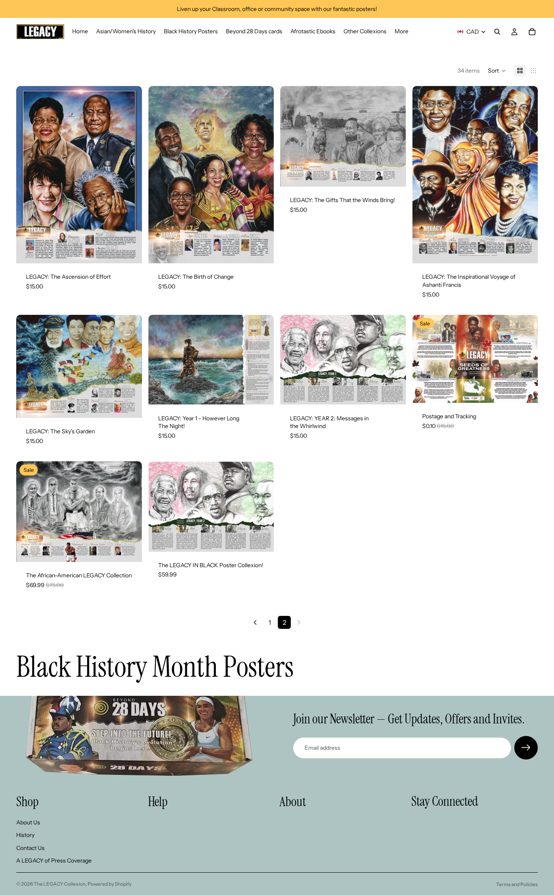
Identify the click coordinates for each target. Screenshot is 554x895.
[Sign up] (526, 747)
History (25, 835)
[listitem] (401, 31)
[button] (497, 71)
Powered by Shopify (109, 884)
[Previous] (255, 622)
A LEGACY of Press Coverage (54, 861)
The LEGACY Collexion (60, 884)
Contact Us (30, 848)
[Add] (129, 251)
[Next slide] (130, 175)
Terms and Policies (517, 884)
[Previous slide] (28, 175)
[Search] (497, 32)
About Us (28, 822)
